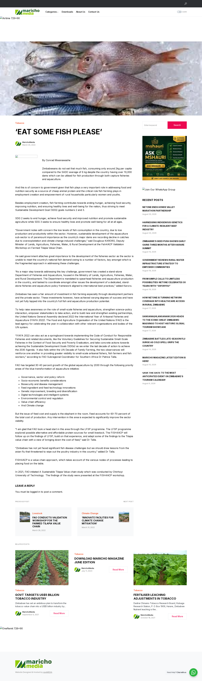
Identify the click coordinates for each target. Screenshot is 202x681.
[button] (185, 4)
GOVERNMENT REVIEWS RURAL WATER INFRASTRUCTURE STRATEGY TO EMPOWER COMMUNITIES (163, 263)
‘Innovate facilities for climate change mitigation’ (97, 520)
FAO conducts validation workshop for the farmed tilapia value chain (49, 522)
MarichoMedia (28, 142)
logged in (35, 491)
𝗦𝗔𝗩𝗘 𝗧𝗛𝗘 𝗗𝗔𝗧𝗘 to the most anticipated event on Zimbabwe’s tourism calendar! (162, 376)
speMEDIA (47, 672)
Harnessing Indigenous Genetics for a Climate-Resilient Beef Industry (162, 226)
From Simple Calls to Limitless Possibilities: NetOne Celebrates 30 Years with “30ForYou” (164, 282)
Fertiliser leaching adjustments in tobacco (155, 596)
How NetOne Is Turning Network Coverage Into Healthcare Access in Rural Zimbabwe (163, 301)
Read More (59, 613)
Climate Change (90, 513)
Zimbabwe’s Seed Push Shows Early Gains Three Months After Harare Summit (164, 245)
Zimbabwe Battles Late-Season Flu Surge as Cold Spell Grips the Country (163, 342)
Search (177, 125)
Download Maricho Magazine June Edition (99, 560)
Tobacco (19, 123)
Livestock (37, 513)
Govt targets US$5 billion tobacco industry (37, 596)
